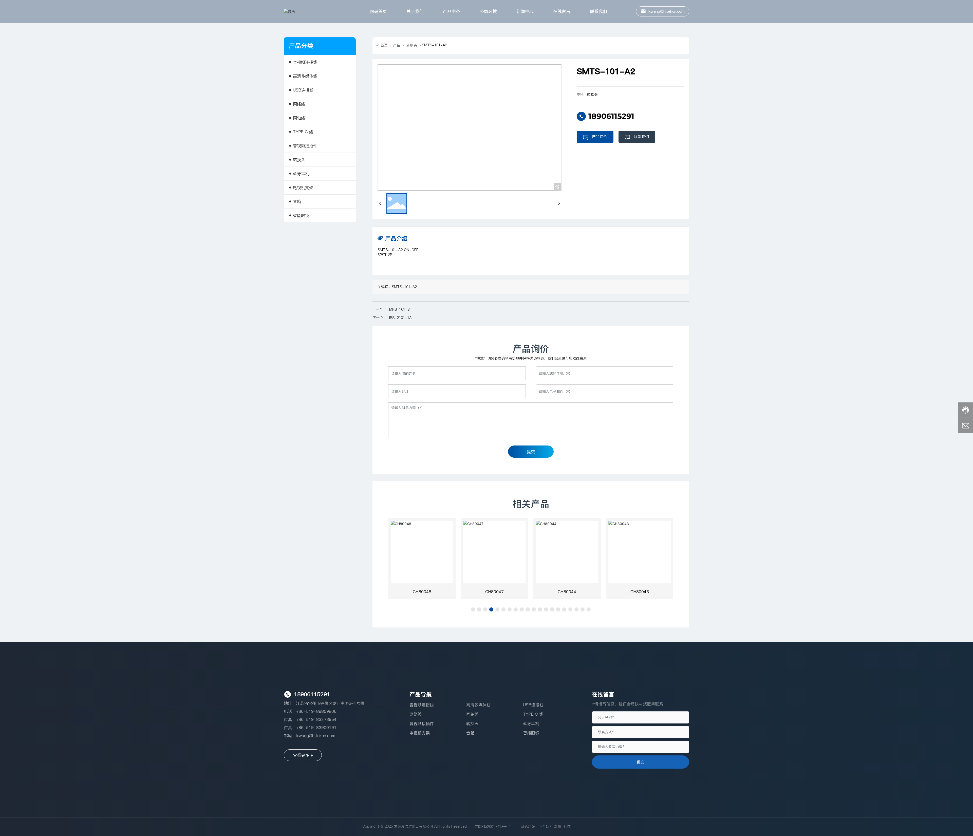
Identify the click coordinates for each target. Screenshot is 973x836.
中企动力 (545, 826)
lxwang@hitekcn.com (315, 735)
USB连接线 (533, 705)
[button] (473, 609)
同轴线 (472, 714)
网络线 (415, 714)
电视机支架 (419, 733)
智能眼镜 (531, 733)
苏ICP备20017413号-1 (493, 826)
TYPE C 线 (533, 714)
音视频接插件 (421, 723)
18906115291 (611, 116)
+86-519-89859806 (316, 711)
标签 (567, 826)
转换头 (411, 45)
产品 (396, 45)
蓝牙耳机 (531, 723)
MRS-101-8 (399, 309)
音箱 (470, 733)
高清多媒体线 (478, 705)
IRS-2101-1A (400, 317)
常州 (557, 826)
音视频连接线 (421, 705)
